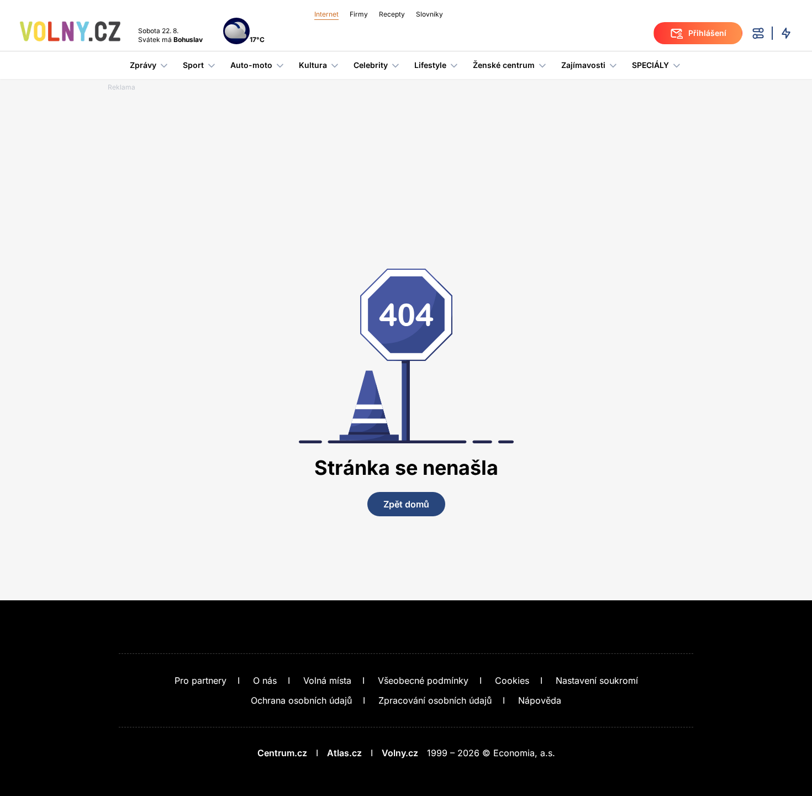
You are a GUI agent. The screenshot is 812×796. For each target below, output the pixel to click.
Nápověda (539, 700)
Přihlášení (707, 33)
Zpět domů (406, 504)
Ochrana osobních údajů (301, 700)
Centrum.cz (282, 752)
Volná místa (327, 680)
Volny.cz (400, 752)
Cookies (512, 680)
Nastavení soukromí (597, 680)
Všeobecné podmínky (423, 680)
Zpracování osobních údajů (435, 700)
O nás (265, 680)
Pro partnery (200, 680)
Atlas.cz (344, 752)
